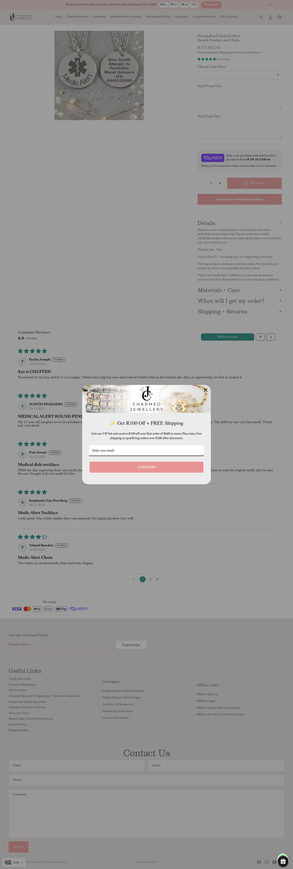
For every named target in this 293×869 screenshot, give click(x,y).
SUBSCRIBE (146, 467)
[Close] (206, 390)
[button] (283, 861)
